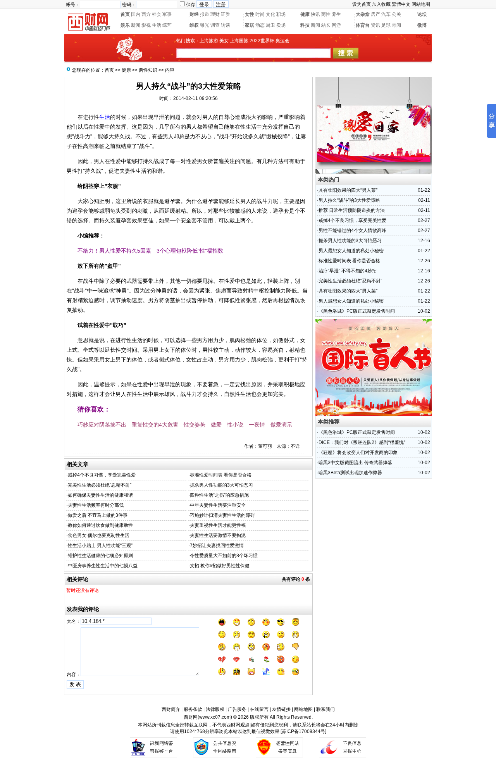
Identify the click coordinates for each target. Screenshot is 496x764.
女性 (249, 14)
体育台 (363, 25)
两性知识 (148, 70)
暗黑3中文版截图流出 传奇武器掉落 (355, 462)
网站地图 (421, 4)
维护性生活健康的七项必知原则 (100, 555)
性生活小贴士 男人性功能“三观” (100, 545)
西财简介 (171, 709)
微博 (422, 25)
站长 (326, 25)
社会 (156, 14)
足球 (386, 25)
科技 (305, 25)
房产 (375, 14)
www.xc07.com (215, 717)
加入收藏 (381, 4)
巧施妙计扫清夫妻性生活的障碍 (222, 515)
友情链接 (281, 709)
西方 (146, 14)
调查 (215, 25)
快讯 (315, 14)
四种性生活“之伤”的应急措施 (219, 495)
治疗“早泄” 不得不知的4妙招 (348, 271)
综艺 (167, 25)
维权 (194, 25)
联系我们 (325, 709)
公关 (396, 14)
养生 (336, 14)
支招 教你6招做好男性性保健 (220, 565)
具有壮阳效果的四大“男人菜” (348, 190)
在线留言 (259, 709)
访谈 (225, 25)
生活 (156, 25)
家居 (249, 25)
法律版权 (215, 709)
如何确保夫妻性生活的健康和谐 (100, 495)
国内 (135, 14)
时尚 (260, 14)
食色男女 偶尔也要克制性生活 (98, 535)
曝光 (204, 25)
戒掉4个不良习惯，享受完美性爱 (102, 475)
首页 (125, 14)
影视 (146, 25)
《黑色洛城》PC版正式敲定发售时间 (357, 311)
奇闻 (396, 25)
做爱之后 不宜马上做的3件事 (97, 515)
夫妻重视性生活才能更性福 (218, 525)
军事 (167, 14)
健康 (305, 14)
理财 (215, 14)
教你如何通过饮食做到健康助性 (100, 525)
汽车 (386, 14)
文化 (270, 14)
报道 (204, 14)
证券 (225, 14)
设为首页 (361, 4)
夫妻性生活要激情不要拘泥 (218, 535)
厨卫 (270, 25)
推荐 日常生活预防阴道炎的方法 (352, 210)
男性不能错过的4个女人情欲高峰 (352, 230)
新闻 (135, 25)
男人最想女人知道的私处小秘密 (351, 250)
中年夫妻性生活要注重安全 (218, 505)
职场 (281, 14)
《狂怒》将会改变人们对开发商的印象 (358, 452)
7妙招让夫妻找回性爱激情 (217, 545)
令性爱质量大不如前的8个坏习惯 (224, 555)
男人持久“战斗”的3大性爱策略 (349, 200)
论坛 (422, 14)
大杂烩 (363, 14)
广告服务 (237, 709)
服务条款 (193, 709)
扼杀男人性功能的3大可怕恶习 (221, 485)
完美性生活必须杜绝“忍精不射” (99, 485)
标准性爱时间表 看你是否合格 (220, 475)
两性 (326, 14)
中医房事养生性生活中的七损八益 (103, 565)
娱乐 (125, 25)
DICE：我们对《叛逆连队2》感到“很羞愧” (362, 442)
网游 (336, 25)
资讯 (375, 25)
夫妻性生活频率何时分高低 (96, 505)
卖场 (281, 25)
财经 (194, 14)
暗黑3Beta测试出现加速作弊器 (350, 472)
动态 (260, 25)
